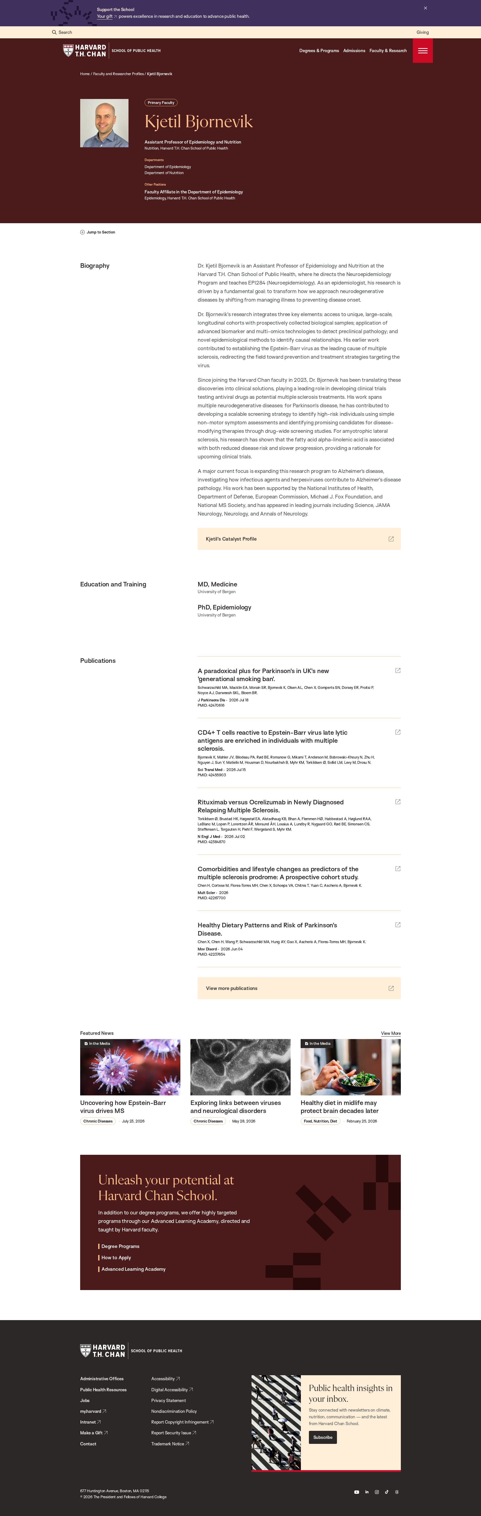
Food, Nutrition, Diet (320, 1121)
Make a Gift (91, 1432)
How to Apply (116, 1257)
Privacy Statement (168, 1400)
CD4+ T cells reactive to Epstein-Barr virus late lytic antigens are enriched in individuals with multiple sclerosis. (272, 740)
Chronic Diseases (97, 1121)
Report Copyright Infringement (180, 1422)
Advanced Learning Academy (133, 1269)
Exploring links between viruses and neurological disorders (235, 1106)
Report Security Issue (171, 1432)
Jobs (85, 1400)
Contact (88, 1443)
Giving (423, 32)
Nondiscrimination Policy (174, 1411)
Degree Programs (120, 1246)
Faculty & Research (388, 50)
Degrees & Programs (319, 50)
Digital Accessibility (169, 1389)
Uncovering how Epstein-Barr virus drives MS (123, 1106)
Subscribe (322, 1437)
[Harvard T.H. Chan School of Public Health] (131, 1350)
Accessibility (163, 1378)
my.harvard (90, 1411)
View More (391, 1033)
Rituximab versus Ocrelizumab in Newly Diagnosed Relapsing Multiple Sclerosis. (271, 806)
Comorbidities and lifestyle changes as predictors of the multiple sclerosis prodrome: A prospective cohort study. (278, 873)
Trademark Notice (167, 1443)
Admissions (354, 50)
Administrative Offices (102, 1378)
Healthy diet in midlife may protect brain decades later (340, 1106)
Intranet (88, 1422)
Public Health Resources (103, 1389)
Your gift (104, 16)
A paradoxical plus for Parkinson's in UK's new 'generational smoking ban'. (263, 675)
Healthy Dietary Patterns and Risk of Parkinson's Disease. (267, 929)
